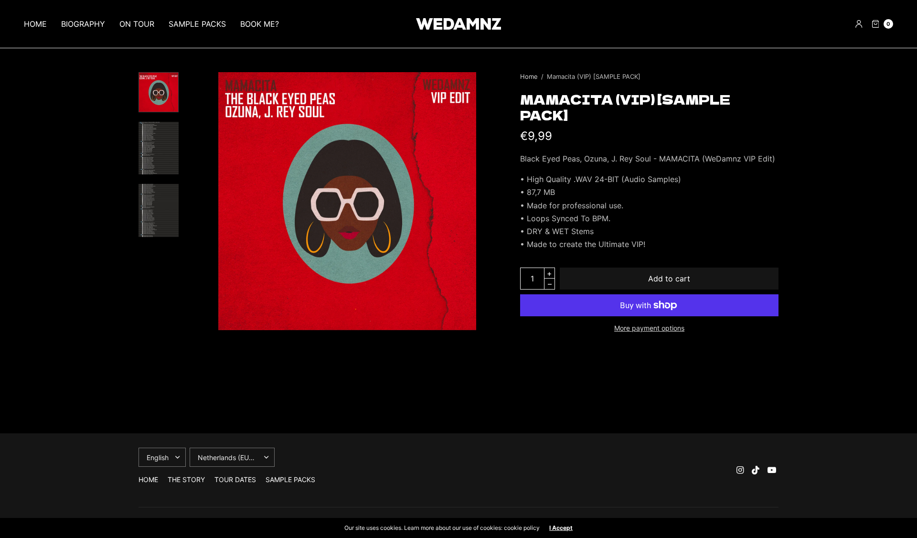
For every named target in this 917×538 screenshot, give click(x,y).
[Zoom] (347, 201)
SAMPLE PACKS (197, 24)
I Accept (561, 528)
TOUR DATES (235, 479)
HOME (35, 24)
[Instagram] (740, 470)
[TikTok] (756, 470)
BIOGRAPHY (83, 24)
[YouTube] (772, 470)
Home (529, 76)
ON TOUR (136, 24)
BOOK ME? (259, 24)
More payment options (649, 328)
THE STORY (186, 479)
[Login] (859, 24)
